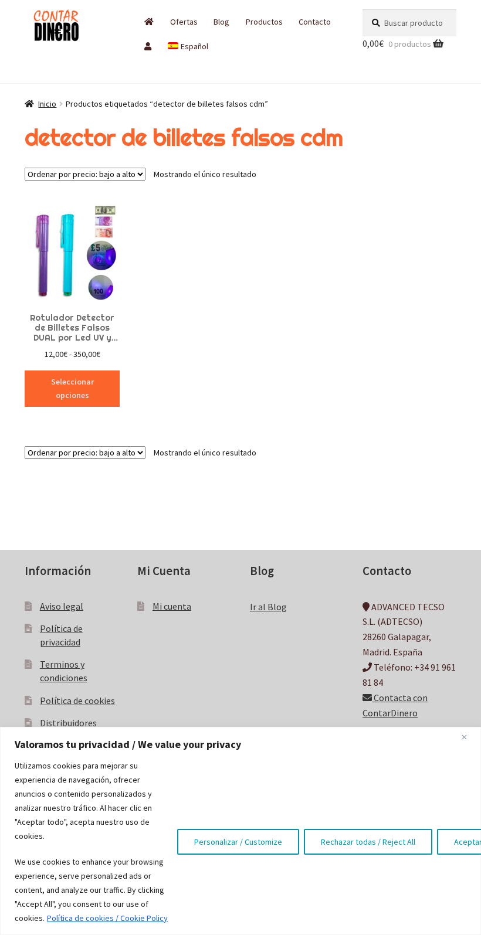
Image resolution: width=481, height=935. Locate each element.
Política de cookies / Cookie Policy (107, 918)
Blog (221, 21)
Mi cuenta (172, 606)
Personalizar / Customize (238, 842)
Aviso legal (61, 606)
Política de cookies (77, 700)
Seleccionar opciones (72, 388)
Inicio (47, 103)
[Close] (469, 737)
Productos (264, 21)
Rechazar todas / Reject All (368, 842)
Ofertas (184, 21)
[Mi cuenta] (148, 46)
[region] (240, 831)
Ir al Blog (268, 607)
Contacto (315, 21)
